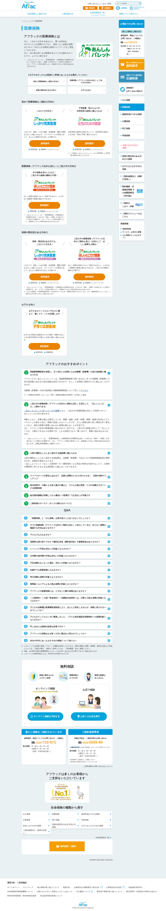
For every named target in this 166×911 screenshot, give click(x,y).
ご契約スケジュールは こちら (132, 215)
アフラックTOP (28, 21)
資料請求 (45, 143)
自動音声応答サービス (77, 747)
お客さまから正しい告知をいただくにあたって (54, 891)
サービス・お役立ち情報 (131, 232)
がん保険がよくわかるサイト (131, 236)
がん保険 (26, 814)
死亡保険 (55, 820)
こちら (85, 390)
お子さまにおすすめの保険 (92, 826)
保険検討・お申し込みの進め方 (134, 89)
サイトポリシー (13, 887)
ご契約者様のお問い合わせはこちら (97, 766)
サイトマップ (28, 887)
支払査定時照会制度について (51, 896)
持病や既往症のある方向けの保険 (64, 825)
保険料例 (49, 352)
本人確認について (83, 891)
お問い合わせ (93, 4)
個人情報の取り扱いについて (48, 887)
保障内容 (34, 149)
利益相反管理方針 (135, 887)
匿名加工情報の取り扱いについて (109, 891)
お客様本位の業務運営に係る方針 (86, 887)
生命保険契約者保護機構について (20, 891)
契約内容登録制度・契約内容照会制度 (21, 896)
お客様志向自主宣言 (114, 887)
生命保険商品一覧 (102, 837)
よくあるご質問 (105, 4)
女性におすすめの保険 (32, 826)
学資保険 (85, 820)
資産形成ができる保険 (90, 814)
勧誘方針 (66, 887)
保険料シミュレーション (50, 149)
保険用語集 (126, 229)
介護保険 (26, 820)
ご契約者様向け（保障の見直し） (35, 831)
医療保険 (55, 814)
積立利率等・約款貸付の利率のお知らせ (141, 891)
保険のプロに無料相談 (134, 77)
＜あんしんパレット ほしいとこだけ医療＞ (42, 411)
